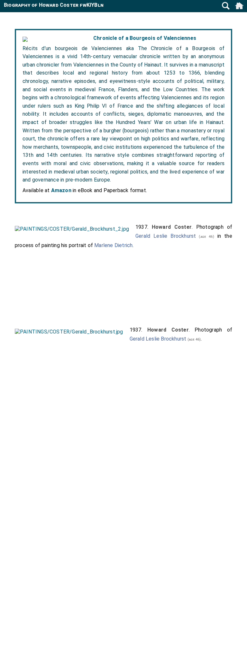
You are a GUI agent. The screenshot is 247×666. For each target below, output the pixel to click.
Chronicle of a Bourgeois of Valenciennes (144, 38)
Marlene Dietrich (113, 245)
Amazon (61, 190)
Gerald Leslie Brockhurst (165, 236)
